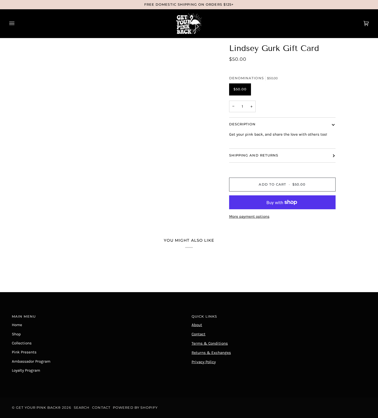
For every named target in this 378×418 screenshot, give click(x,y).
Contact (198, 334)
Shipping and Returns (253, 155)
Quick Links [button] (204, 316)
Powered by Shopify (135, 408)
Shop (16, 334)
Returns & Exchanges (211, 352)
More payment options (249, 216)
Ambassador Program (31, 361)
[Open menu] (17, 23)
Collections (22, 343)
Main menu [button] (24, 316)
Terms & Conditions (210, 343)
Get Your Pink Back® (38, 408)
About (197, 325)
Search (82, 408)
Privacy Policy (204, 362)
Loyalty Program (26, 370)
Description (242, 124)
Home (17, 325)
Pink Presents (24, 352)
